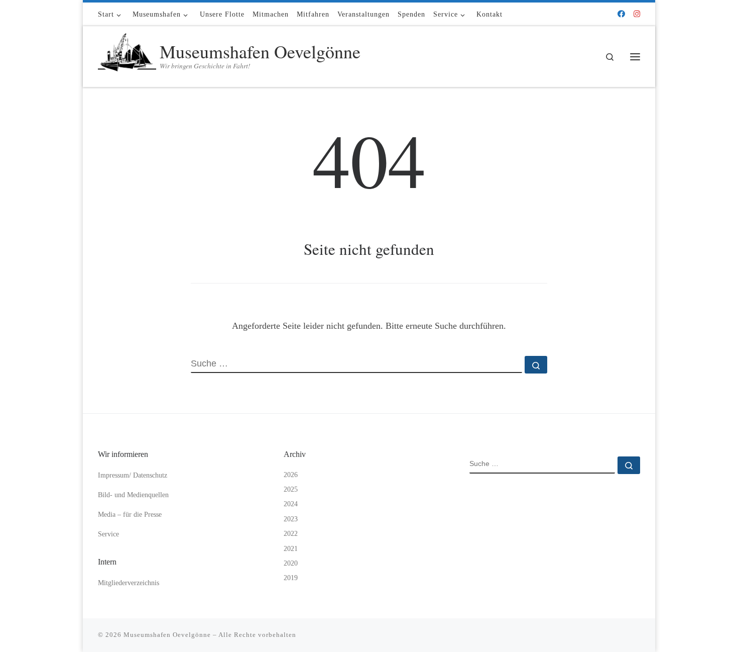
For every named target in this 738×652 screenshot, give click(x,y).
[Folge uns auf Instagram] (637, 14)
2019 (291, 578)
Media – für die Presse (130, 514)
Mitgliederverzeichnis (128, 583)
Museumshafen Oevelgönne (167, 634)
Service (108, 534)
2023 (291, 519)
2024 (291, 504)
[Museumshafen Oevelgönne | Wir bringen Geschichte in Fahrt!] (127, 54)
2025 (291, 489)
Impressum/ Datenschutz (132, 475)
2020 (291, 563)
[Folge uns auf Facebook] (621, 14)
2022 (291, 533)
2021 (291, 548)
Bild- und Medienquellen (133, 495)
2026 (291, 475)
